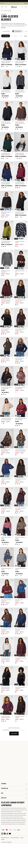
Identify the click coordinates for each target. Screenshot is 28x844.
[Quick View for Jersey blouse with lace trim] (26, 271)
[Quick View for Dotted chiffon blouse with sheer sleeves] (26, 479)
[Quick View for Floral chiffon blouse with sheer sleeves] (26, 508)
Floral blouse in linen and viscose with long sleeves (6, 419)
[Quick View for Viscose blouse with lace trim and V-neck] (26, 300)
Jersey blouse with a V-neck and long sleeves (5, 717)
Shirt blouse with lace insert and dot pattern (5, 658)
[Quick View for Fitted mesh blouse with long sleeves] (26, 687)
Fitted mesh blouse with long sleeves (20, 687)
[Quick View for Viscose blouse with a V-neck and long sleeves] (26, 212)
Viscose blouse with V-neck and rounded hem (5, 154)
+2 (8, 158)
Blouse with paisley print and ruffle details (20, 387)
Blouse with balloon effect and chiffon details (6, 387)
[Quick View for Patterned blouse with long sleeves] (12, 271)
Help (2, 793)
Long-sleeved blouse (5, 358)
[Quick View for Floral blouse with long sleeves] (26, 241)
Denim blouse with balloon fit (18, 600)
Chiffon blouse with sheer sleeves (6, 479)
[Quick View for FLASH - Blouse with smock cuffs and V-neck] (12, 91)
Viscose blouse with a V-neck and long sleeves (20, 212)
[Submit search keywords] (2, 10)
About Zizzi (3, 798)
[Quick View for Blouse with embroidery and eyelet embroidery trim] (12, 300)
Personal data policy (5, 837)
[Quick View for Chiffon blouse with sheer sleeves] (12, 479)
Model (25, 35)
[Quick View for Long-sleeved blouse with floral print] (12, 508)
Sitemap (3, 839)
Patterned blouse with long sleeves (5, 271)
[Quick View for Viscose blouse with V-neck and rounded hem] (12, 153)
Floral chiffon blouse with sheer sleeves (20, 508)
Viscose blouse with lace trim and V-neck (20, 300)
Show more (3, 27)
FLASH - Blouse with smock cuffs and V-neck (6, 91)
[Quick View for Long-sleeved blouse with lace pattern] (26, 658)
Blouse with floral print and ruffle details (5, 450)
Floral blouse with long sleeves (19, 242)
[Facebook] (5, 833)
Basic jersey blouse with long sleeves (6, 212)
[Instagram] (2, 833)
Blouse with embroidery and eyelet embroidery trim (6, 300)
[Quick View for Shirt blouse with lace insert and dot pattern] (12, 658)
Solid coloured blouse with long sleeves (5, 329)
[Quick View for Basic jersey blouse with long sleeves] (12, 212)
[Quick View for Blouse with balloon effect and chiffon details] (12, 387)
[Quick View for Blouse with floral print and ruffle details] (12, 450)
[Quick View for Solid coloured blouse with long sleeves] (12, 329)
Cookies (21, 837)
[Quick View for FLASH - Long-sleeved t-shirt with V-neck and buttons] (12, 61)
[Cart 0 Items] (26, 7)
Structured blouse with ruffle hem (19, 717)
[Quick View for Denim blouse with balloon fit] (26, 600)
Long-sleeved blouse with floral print (6, 508)
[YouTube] (10, 833)
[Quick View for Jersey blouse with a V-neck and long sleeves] (12, 716)
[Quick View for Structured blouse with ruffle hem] (26, 716)
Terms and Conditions (14, 837)
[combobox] (14, 10)
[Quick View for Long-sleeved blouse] (12, 358)
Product (21, 35)
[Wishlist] (12, 42)
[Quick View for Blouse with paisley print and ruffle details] (26, 387)
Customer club (4, 788)
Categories (3, 783)
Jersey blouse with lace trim (19, 271)
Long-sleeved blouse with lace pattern (20, 658)
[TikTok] (7, 833)
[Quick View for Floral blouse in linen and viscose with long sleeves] (12, 418)
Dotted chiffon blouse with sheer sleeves (20, 479)
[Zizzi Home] (14, 6)
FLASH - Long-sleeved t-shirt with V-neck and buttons (6, 62)
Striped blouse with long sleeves (6, 537)
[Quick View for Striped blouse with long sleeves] (12, 537)
